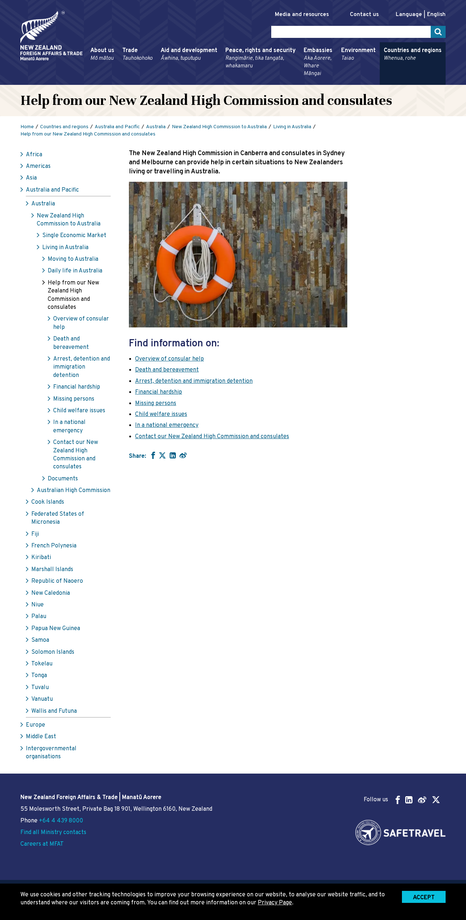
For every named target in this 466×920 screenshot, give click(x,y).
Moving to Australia (73, 259)
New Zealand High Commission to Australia (68, 220)
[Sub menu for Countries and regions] (381, 81)
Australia (43, 204)
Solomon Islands (52, 652)
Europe (35, 725)
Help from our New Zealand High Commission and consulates (73, 295)
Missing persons (73, 399)
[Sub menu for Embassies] (301, 81)
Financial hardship (76, 387)
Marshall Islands (52, 569)
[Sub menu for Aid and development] (158, 81)
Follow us (376, 799)
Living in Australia (65, 247)
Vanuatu (42, 699)
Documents (63, 479)
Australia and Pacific (52, 190)
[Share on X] (162, 455)
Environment (358, 54)
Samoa (40, 640)
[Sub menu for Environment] (339, 81)
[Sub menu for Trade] (120, 81)
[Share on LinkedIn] (173, 455)
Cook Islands (47, 502)
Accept (424, 897)
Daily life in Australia (75, 271)
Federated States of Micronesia (57, 518)
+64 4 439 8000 (61, 821)
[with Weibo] (183, 455)
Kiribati (41, 557)
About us (102, 54)
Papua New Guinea (55, 628)
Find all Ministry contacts (53, 832)
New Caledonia (50, 593)
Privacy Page (275, 903)
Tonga (39, 675)
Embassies (318, 62)
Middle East (41, 736)
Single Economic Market (74, 235)
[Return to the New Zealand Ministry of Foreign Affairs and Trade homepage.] (51, 35)
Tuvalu (40, 687)
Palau (38, 616)
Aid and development (189, 54)
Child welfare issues (79, 410)
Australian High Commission (73, 490)
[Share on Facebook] (152, 455)
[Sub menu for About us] (88, 81)
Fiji (35, 534)
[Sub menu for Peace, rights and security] (223, 81)
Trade (137, 54)
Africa (34, 154)
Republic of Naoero (57, 581)
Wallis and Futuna (54, 711)
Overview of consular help (81, 323)
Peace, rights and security (260, 58)
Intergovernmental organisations (51, 752)
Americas (38, 166)
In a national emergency (69, 426)
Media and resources (302, 14)
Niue (37, 605)
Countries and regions (413, 54)
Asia (31, 178)
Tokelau (41, 664)
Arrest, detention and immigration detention (81, 367)
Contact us (364, 14)
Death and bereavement (71, 343)
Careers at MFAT (42, 844)
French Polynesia (53, 546)
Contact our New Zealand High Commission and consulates (75, 455)
